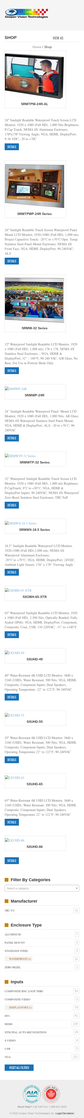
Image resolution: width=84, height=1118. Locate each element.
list (76, 37)
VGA (8, 1057)
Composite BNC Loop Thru (24, 991)
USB (7, 1048)
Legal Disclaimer (65, 1113)
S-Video (10, 1040)
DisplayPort (18, 1007)
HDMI (8, 1024)
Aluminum (13, 934)
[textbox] (42, 888)
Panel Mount (15, 942)
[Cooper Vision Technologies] (26, 13)
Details (11, 147)
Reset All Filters (19, 1068)
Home (36, 47)
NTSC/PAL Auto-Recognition (25, 1032)
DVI (7, 1016)
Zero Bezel (13, 967)
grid (68, 37)
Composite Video (17, 999)
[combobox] (42, 888)
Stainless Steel (16, 951)
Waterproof (18, 959)
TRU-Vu (10, 910)
